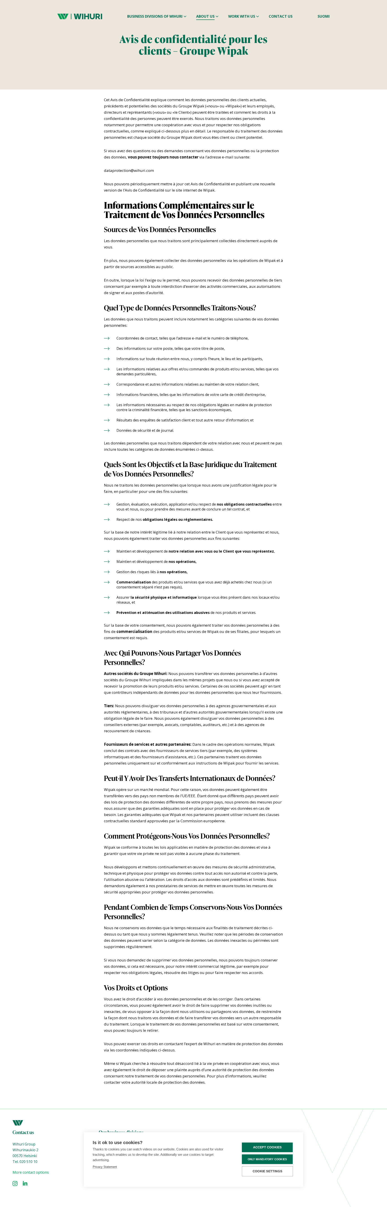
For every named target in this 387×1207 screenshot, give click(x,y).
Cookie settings (267, 1171)
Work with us (241, 16)
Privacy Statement (105, 1167)
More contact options (31, 1172)
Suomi (324, 16)
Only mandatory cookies (267, 1159)
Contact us (280, 16)
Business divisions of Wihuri (155, 16)
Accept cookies (267, 1147)
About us (205, 16)
